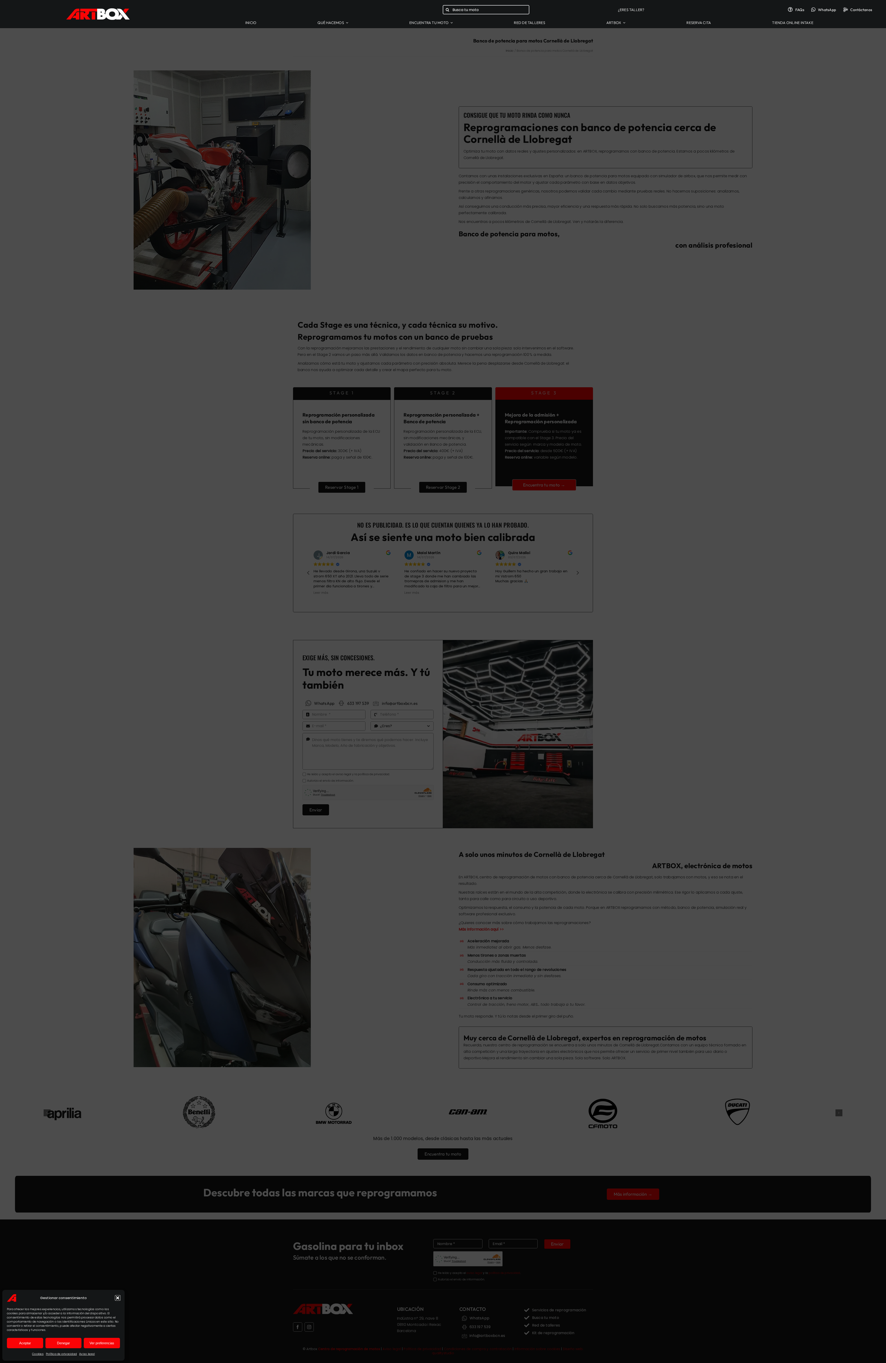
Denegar (63, 1343)
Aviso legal (87, 1354)
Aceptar (25, 1343)
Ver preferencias (102, 1343)
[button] (117, 1298)
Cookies (38, 1354)
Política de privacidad (61, 1354)
